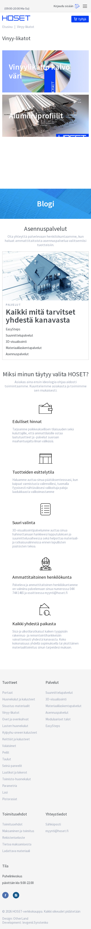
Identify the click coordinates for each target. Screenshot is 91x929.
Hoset (16, 18)
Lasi (5, 792)
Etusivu (7, 27)
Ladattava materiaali (16, 851)
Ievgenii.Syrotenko (35, 922)
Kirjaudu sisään (63, 6)
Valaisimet (9, 746)
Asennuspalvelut (17, 354)
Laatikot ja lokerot (14, 772)
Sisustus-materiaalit (16, 706)
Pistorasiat (9, 799)
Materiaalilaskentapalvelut (24, 348)
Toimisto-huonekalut (16, 779)
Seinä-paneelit (12, 766)
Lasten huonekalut (15, 726)
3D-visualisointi (16, 341)
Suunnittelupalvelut (19, 335)
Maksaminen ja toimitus (18, 831)
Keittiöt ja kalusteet (16, 739)
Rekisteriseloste (13, 837)
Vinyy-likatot (10, 712)
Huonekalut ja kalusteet (18, 699)
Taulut (6, 759)
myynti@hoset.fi (57, 831)
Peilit (5, 752)
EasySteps (13, 329)
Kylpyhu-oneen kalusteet (19, 732)
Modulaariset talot (58, 719)
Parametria (9, 786)
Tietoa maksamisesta (16, 844)
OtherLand (20, 918)
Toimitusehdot (12, 824)
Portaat (7, 692)
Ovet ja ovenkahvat (15, 719)
